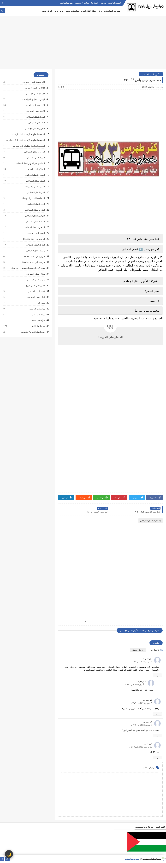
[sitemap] (7, 859)
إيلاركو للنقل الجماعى (35, 244)
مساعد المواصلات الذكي (109, 10)
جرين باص (59, 10)
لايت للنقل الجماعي (36, 291)
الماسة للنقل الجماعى (35, 221)
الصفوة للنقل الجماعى (35, 174)
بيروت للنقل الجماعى (35, 250)
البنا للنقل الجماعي (36, 122)
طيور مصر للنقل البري (35, 285)
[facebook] (2, 3)
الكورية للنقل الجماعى (35, 209)
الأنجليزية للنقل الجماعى (34, 105)
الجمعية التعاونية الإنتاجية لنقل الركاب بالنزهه (25, 139)
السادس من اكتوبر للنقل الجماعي (30, 163)
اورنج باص (47, 10)
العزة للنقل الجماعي (36, 192)
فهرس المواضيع (66, 2)
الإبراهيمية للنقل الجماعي (33, 81)
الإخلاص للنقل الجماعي (34, 87)
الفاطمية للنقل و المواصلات (32, 198)
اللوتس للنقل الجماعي (35, 215)
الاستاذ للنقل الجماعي (35, 93)
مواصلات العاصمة (37, 308)
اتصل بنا (94, 2)
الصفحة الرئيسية (114, 2)
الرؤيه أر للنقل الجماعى (34, 151)
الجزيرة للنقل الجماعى (35, 128)
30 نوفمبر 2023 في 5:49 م (140, 746)
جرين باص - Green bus (34, 256)
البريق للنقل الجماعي (35, 116)
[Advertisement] (83, 44)
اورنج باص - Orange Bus (34, 238)
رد (157, 675)
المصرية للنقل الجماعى (34, 227)
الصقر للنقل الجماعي (35, 180)
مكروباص (40, 302)
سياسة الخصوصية (82, 2)
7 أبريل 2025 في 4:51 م (135, 684)
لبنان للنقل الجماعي (36, 296)
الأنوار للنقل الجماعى (151, 74)
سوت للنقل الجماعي (35, 279)
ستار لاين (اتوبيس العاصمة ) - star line (28, 267)
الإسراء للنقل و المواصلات (33, 99)
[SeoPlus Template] (164, 859)
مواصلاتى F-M (38, 320)
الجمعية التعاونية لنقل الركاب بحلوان (29, 145)
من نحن (103, 2)
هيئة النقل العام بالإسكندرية (33, 331)
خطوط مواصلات (132, 858)
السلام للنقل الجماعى (35, 169)
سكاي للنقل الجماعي (35, 273)
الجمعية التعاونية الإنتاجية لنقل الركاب (28, 134)
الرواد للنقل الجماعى (35, 157)
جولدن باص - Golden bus (33, 262)
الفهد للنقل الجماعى (36, 203)
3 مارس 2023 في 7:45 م (141, 703)
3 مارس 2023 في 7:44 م (141, 661)
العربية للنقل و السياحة (35, 186)
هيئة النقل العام (88, 10)
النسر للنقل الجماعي (35, 233)
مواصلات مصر (72, 10)
